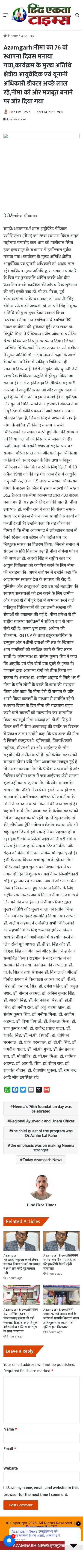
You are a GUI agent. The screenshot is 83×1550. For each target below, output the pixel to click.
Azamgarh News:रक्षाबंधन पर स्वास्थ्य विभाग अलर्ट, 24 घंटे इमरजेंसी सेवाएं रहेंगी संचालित (60, 1262)
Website (10, 1468)
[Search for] (77, 16)
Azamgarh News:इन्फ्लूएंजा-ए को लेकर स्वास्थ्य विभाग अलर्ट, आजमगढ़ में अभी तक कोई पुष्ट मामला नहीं (21, 1264)
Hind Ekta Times (19, 112)
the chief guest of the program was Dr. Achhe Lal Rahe (42, 1133)
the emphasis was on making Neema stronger (42, 1147)
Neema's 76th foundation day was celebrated (42, 1109)
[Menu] (5, 16)
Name (10, 1429)
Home (12, 35)
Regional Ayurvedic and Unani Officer (42, 1121)
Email (9, 1448)
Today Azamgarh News (42, 1159)
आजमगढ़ (27, 35)
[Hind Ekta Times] (41, 14)
